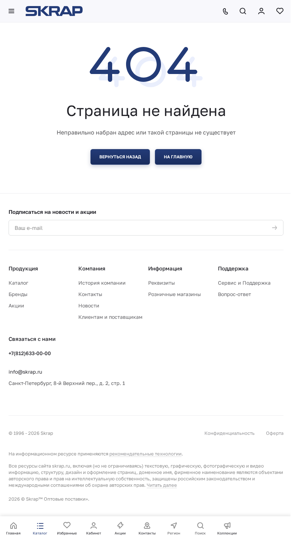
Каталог (18, 283)
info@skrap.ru (25, 372)
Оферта (274, 433)
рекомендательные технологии (145, 454)
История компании (102, 283)
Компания (91, 268)
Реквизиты (161, 283)
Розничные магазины (174, 294)
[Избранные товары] (279, 11)
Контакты (90, 294)
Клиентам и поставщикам (110, 317)
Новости (88, 305)
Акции (16, 305)
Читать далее (162, 485)
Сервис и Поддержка (244, 283)
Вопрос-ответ (234, 294)
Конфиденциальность (229, 433)
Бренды (18, 294)
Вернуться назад (120, 156)
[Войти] (261, 11)
